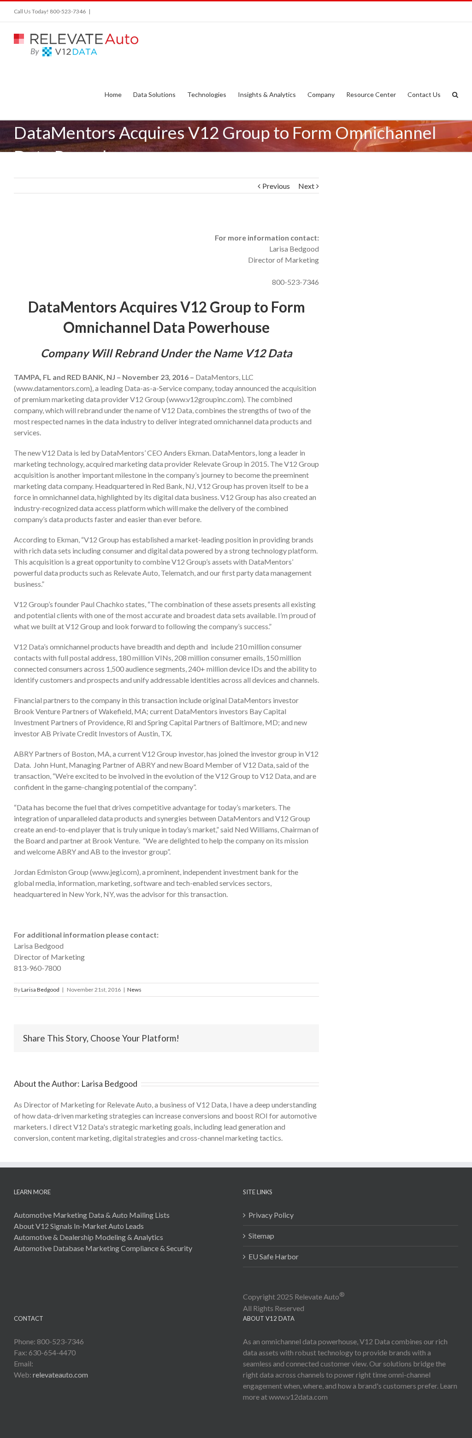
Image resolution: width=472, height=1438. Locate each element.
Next (306, 185)
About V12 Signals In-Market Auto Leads (79, 1225)
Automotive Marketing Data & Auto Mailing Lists (92, 1214)
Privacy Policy (271, 1214)
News (134, 989)
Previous (276, 185)
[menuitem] (119, 94)
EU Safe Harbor (273, 1256)
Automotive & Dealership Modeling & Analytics (88, 1237)
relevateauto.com (60, 1374)
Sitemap (261, 1235)
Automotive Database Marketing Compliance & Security (103, 1248)
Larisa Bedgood (40, 989)
